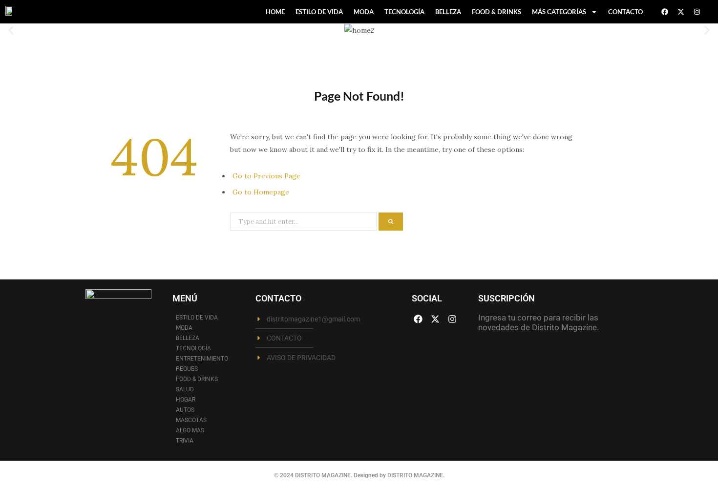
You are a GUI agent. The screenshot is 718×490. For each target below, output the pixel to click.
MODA (364, 12)
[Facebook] (665, 12)
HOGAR (185, 399)
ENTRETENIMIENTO (202, 358)
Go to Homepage (260, 192)
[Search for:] (304, 220)
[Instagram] (697, 12)
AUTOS (185, 409)
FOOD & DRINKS (496, 12)
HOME (275, 12)
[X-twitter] (681, 12)
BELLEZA (448, 12)
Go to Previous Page (266, 175)
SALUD (185, 389)
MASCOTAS (191, 420)
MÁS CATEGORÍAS (559, 12)
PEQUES (187, 368)
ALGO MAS (190, 430)
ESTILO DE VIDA (319, 12)
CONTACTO (625, 12)
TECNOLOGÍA (404, 12)
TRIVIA (184, 440)
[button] (11, 30)
